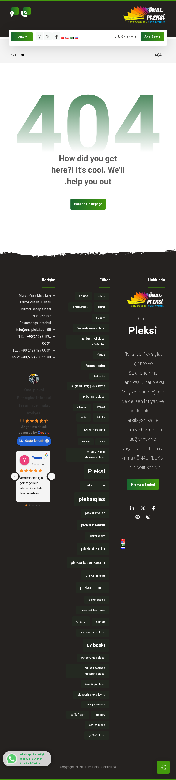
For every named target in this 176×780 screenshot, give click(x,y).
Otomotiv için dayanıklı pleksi (95, 454)
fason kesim (95, 366)
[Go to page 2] (33, 505)
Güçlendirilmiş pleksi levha (88, 386)
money (85, 441)
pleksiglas (92, 499)
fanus (101, 354)
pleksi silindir (92, 587)
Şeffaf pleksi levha (95, 704)
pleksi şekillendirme (92, 610)
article (101, 296)
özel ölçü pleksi (95, 684)
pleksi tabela (97, 599)
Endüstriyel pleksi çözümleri (93, 341)
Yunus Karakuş (39, 458)
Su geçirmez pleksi (92, 632)
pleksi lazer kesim (88, 562)
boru (101, 307)
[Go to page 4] (39, 505)
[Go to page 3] (36, 505)
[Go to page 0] (26, 505)
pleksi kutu (93, 549)
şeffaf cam (77, 714)
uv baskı (96, 645)
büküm (100, 317)
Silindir (100, 621)
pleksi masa (95, 575)
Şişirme (100, 714)
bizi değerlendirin (31, 441)
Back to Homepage (88, 204)
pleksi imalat (95, 513)
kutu (83, 417)
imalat (101, 406)
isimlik (101, 417)
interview (82, 407)
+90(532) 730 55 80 (36, 357)
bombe (83, 296)
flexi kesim (99, 376)
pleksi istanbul (93, 525)
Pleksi (96, 471)
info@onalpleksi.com (31, 330)
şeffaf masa (97, 724)
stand (81, 621)
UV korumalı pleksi (93, 657)
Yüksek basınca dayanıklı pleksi (94, 670)
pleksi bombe (95, 485)
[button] (104, 36)
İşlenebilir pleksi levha (91, 694)
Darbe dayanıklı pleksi (91, 328)
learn (102, 441)
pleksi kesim (97, 536)
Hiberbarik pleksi (94, 396)
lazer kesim (93, 429)
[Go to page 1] (29, 505)
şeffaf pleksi (96, 735)
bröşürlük (80, 307)
